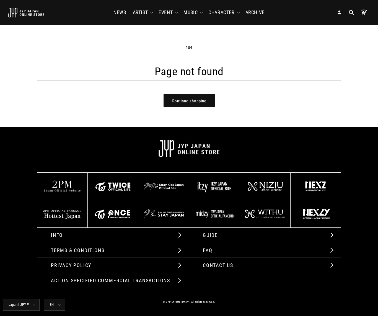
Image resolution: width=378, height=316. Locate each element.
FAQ (207, 250)
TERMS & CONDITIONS (77, 250)
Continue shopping (189, 101)
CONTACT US (218, 265)
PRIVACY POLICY (71, 265)
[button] (143, 12)
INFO (57, 235)
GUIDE (210, 235)
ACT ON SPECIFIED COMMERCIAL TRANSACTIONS (110, 280)
